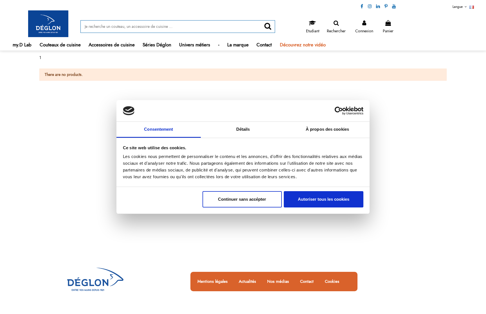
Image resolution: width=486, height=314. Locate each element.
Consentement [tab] (158, 129)
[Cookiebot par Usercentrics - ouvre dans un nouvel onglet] (338, 111)
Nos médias (278, 281)
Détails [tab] (243, 129)
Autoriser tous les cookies (323, 199)
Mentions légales (212, 281)
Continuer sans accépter (242, 199)
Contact (307, 281)
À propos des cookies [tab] (327, 129)
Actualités (247, 281)
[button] (60, 44)
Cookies (332, 281)
